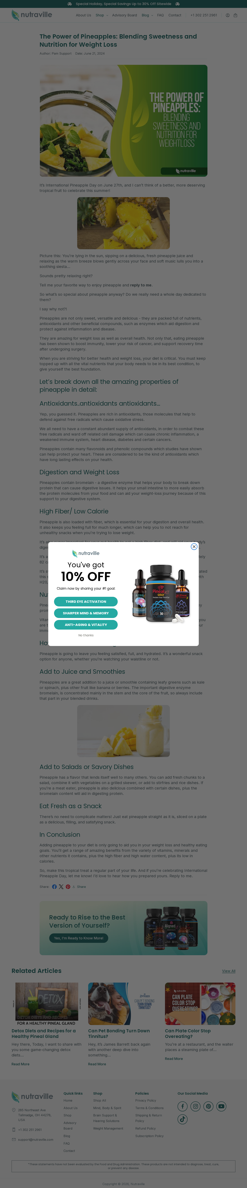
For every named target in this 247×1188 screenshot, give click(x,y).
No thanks (86, 635)
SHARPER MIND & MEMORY (86, 613)
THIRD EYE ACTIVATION (86, 601)
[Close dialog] (194, 547)
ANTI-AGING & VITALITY (86, 624)
